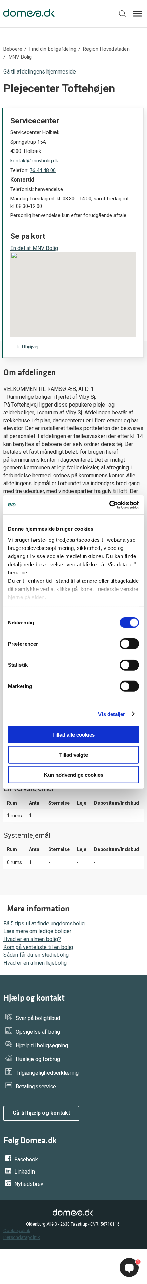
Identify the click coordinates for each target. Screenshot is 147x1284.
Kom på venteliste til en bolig (38, 947)
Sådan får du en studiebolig (36, 955)
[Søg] (122, 15)
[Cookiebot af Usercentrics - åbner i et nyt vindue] (109, 504)
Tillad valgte (73, 754)
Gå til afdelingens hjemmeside (39, 71)
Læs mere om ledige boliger (37, 931)
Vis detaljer (111, 714)
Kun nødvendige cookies (73, 775)
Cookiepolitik (16, 1230)
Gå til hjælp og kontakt (41, 1113)
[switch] (129, 643)
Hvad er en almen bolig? (32, 939)
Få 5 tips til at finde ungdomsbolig (44, 923)
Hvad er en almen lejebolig (35, 962)
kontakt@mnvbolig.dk (34, 161)
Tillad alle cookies (73, 735)
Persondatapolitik (21, 1237)
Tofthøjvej (27, 347)
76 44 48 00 (43, 170)
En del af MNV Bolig (34, 248)
